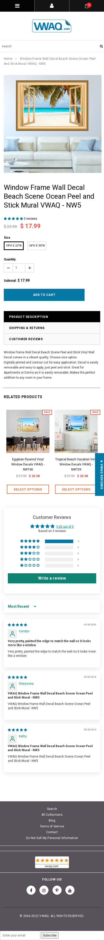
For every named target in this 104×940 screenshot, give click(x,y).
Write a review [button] (52, 578)
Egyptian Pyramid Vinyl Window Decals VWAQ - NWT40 (27, 464)
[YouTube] (69, 890)
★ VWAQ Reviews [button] (101, 474)
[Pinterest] (57, 890)
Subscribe (50, 935)
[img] (17, 625)
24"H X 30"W (37, 245)
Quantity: (10, 259)
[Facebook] (31, 890)
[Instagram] (43, 890)
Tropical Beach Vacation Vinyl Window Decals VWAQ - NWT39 (76, 464)
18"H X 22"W (14, 245)
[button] (14, 218)
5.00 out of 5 (65, 526)
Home (8, 58)
